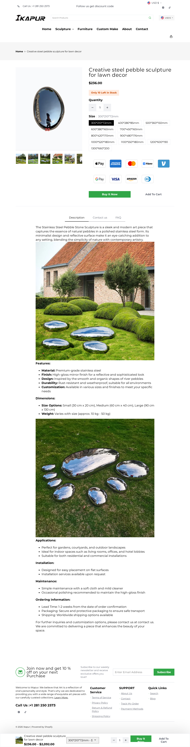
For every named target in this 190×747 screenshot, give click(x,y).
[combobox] (102, 18)
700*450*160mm (131, 129)
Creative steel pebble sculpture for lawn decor (54, 51)
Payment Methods (132, 708)
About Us (126, 693)
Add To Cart (164, 740)
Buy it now (110, 194)
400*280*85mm (128, 122)
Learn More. (61, 697)
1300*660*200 (100, 148)
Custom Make (107, 29)
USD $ (155, 2)
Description (76, 217)
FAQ (118, 217)
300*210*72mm (101, 122)
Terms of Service (101, 697)
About (127, 29)
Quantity (96, 100)
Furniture (85, 29)
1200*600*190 (159, 142)
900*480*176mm (131, 135)
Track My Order (130, 703)
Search (154, 693)
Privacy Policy (100, 702)
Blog (153, 698)
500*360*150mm (157, 122)
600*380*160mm (102, 129)
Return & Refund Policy (102, 709)
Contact (142, 29)
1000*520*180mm (102, 142)
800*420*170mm (102, 135)
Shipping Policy (101, 716)
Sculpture (63, 29)
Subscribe (164, 672)
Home (46, 29)
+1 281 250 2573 (43, 705)
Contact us (100, 217)
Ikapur (26, 727)
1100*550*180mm (132, 142)
